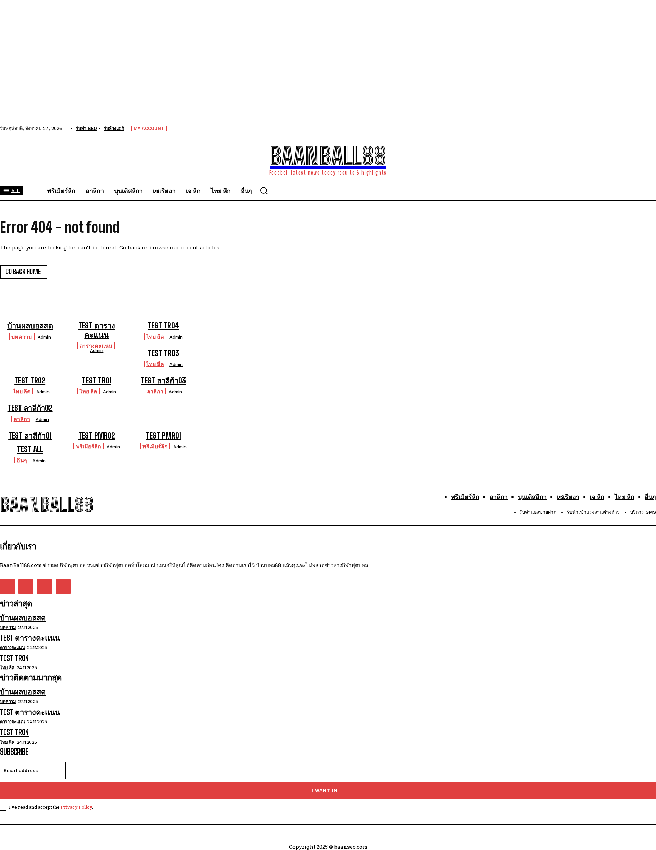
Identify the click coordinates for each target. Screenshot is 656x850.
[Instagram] (25, 586)
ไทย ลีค (155, 336)
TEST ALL (30, 449)
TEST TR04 (163, 325)
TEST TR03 (163, 353)
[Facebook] (7, 586)
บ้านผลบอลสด (30, 325)
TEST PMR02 (96, 435)
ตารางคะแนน (95, 345)
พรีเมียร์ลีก (88, 446)
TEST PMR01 (163, 435)
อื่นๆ (22, 460)
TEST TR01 (96, 380)
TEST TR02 (29, 380)
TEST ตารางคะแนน (96, 330)
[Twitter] (44, 586)
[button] (264, 190)
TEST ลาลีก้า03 (163, 380)
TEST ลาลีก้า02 (30, 408)
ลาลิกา (155, 391)
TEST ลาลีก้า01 (30, 435)
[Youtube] (63, 586)
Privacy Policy (76, 807)
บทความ (21, 336)
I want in (325, 790)
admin (44, 337)
